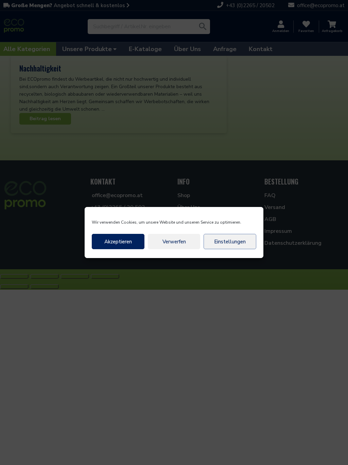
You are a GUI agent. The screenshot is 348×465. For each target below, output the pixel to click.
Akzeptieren (118, 241)
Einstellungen (230, 241)
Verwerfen (174, 241)
